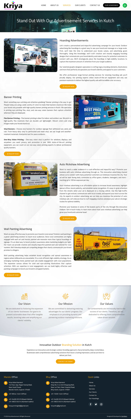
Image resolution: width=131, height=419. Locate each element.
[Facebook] (90, 404)
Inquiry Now (69, 86)
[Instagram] (101, 404)
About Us (54, 5)
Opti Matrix (124, 416)
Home (62, 26)
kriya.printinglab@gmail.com (18, 406)
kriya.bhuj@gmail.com (58, 406)
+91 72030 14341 (57, 394)
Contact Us (93, 395)
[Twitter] (96, 404)
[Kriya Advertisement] (13, 5)
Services (67, 5)
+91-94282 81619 (15, 399)
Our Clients (80, 5)
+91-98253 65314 (15, 401)
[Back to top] (128, 416)
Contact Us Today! (65, 361)
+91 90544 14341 (15, 394)
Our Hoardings (111, 5)
